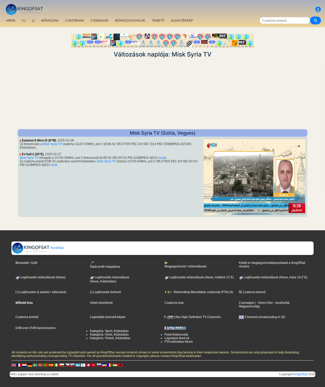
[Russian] (99, 365)
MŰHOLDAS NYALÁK (130, 20)
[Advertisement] (162, 93)
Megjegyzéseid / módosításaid (185, 266)
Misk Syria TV (52, 144)
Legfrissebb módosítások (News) (43, 277)
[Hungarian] (115, 365)
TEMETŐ (158, 20)
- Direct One (264, 303)
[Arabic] (88, 365)
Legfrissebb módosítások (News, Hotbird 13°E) (201, 277)
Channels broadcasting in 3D (264, 317)
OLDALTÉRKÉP (182, 20)
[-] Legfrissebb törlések (105, 292)
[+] (23, 20)
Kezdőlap (57, 248)
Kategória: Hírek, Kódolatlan (109, 334)
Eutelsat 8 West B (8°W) (39, 140)
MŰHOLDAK (50, 20)
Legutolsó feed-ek (177, 338)
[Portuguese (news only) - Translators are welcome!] (45, 365)
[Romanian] (109, 365)
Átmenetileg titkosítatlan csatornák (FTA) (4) (203, 292)
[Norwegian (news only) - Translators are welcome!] (40, 365)
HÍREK (10, 20)
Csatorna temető (26, 317)
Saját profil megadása (105, 266)
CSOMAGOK (99, 20)
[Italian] (56, 365)
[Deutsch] (29, 365)
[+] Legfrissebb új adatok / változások (40, 292)
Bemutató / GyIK (26, 263)
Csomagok (246, 303)
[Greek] (77, 365)
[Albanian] (120, 365)
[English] (13, 365)
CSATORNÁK (74, 20)
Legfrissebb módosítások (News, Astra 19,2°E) (275, 277)
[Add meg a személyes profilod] (318, 9)
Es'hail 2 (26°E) (33, 154)
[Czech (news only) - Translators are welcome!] (67, 365)
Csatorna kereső (254, 292)
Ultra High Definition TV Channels (197, 317)
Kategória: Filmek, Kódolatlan (110, 338)
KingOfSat (300, 374)
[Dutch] (24, 365)
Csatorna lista (174, 303)
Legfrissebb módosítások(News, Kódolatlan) (109, 279)
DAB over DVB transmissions (35, 328)
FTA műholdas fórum (179, 341)
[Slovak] (72, 365)
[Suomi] (83, 365)
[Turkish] (93, 365)
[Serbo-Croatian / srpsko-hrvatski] (104, 365)
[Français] (19, 365)
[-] (33, 20)
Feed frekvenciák (176, 334)
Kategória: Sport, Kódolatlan (109, 331)
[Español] (51, 365)
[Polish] (61, 365)
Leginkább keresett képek (107, 317)
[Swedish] (35, 365)
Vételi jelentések (101, 303)
